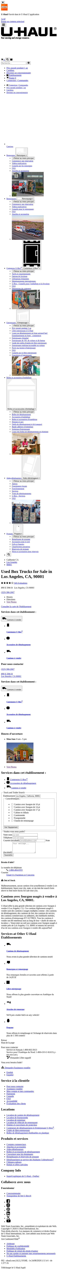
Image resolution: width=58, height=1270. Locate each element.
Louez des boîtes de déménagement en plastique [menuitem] (30, 432)
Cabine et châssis (21, 812)
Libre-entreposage (13, 989)
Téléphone (8, 837)
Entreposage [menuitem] (11, 323)
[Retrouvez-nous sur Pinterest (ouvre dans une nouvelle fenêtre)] (8, 1210)
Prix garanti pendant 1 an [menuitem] (17, 68)
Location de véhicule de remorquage (21, 1122)
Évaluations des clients (16, 1103)
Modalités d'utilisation (15, 1248)
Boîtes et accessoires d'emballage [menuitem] (18, 377)
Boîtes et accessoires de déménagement (23, 1152)
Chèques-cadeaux (14, 1162)
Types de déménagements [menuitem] (21, 493)
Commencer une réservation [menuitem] (22, 161)
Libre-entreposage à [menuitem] (22, 331)
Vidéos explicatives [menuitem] (19, 163)
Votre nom (8, 835)
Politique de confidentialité (17, 1246)
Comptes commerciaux (16, 1144)
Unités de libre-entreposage (18, 1130)
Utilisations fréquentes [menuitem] (20, 279)
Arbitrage (10, 1243)
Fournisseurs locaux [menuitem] (19, 486)
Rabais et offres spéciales (17, 1164)
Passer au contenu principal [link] (12, 21)
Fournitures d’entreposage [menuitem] (22, 355)
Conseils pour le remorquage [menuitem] (23, 209)
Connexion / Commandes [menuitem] (17, 80)
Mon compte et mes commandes (20, 1091)
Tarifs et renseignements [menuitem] (21, 274)
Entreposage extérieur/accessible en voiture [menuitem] (28, 345)
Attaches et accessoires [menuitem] (20, 171)
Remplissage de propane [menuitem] (21, 539)
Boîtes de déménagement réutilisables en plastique (27, 1133)
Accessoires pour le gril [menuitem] (21, 542)
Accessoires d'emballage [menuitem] (21, 417)
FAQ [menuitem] (14, 168)
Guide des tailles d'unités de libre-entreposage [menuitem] (29, 343)
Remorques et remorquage (17, 969)
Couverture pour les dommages (19, 1154)
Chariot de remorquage (23, 821)
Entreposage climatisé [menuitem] (20, 338)
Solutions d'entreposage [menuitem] (21, 429)
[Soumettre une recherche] (29, 63)
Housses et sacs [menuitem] (17, 422)
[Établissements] (11, 60)
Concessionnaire (13, 1193)
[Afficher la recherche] (7, 59)
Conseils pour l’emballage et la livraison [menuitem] (31, 284)
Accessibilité (11, 1101)
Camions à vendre (14, 620)
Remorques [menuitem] (11, 155)
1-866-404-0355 (16, 870)
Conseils (10, 1096)
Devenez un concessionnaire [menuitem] (18, 73)
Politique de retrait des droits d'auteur (22, 1251)
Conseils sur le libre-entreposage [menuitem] (24, 353)
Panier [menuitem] (12, 78)
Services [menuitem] (15, 491)
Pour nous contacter (14, 1086)
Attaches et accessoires (16, 1147)
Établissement (9, 796)
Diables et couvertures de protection (21, 1125)
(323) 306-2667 (7, 592)
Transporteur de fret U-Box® (18, 1196)
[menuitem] (34, 204)
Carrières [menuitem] (10, 70)
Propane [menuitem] (9, 534)
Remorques (21, 155)
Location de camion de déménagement (22, 1115)
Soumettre (8, 855)
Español (9, 1075)
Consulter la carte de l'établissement (16, 606)
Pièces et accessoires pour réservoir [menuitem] (25, 551)
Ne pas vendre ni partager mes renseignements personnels (30, 1253)
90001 (9, 565)
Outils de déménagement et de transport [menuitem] (27, 424)
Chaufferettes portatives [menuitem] (21, 547)
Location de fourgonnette (17, 1117)
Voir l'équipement (11, 827)
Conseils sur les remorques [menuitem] (22, 166)
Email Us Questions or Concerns (20, 875)
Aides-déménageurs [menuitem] (14, 478)
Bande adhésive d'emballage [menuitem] (22, 427)
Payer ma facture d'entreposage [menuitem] (24, 348)
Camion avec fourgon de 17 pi (26, 810)
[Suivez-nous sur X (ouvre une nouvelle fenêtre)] (8, 1218)
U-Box (31, 268)
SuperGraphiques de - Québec (22, 1176)
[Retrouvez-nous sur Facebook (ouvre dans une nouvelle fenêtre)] (8, 1202)
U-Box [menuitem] (14, 268)
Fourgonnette (19, 818)
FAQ (8, 1099)
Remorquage (11, 199)
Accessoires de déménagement (18, 645)
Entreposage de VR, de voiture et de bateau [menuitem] (28, 340)
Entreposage (22, 323)
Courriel (11, 840)
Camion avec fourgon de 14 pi (26, 807)
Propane (17, 534)
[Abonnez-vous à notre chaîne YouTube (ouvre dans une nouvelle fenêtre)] (8, 1221)
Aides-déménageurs (31, 478)
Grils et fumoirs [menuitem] (18, 544)
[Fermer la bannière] (3, 2)
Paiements (10, 1094)
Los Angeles (11, 562)
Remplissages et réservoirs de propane (22, 1157)
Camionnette (19, 815)
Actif (3, 19)
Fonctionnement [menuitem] (18, 489)
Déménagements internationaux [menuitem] (24, 281)
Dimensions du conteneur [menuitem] (21, 288)
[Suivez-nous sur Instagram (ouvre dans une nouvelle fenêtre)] (8, 1206)
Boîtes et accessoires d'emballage (21, 409)
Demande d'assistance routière (17, 1068)
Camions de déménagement (17, 951)
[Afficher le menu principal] (3, 25)
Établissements (16, 1256)
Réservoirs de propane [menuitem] (20, 549)
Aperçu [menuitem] (14, 484)
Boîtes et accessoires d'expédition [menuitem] (24, 419)
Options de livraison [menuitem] (19, 276)
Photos (11, 602)
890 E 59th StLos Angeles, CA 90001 (11, 675)
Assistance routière (14, 1089)
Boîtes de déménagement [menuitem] (21, 414)
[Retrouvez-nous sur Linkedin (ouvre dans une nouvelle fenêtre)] (8, 1214)
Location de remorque (15, 1120)
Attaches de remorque (15, 1009)
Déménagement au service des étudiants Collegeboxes (30, 1160)
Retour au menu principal (24, 158)
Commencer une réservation (22, 204)
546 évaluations (20, 583)
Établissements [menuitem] (14, 75)
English (9, 1072)
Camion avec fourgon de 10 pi (26, 804)
